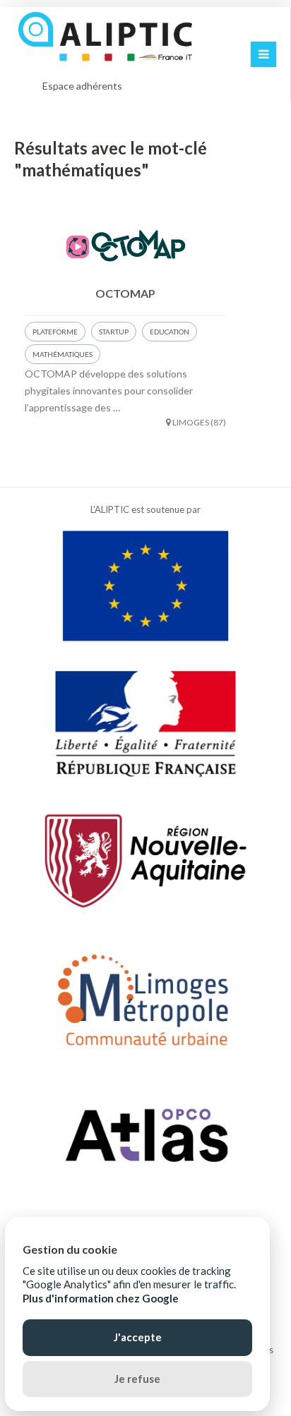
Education (169, 331)
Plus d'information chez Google (101, 1298)
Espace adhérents (82, 86)
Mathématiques (62, 354)
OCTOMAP (125, 293)
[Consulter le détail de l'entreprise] (125, 244)
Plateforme (55, 331)
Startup (114, 331)
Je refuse (137, 1378)
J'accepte (138, 1337)
